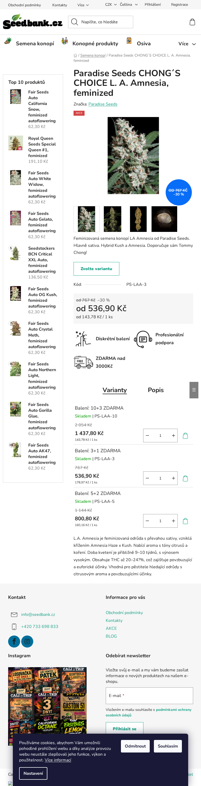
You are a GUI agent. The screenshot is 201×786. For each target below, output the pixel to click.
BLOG (111, 636)
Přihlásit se (124, 729)
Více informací (58, 760)
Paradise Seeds (103, 104)
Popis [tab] (156, 390)
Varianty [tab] (115, 390)
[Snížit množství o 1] (147, 435)
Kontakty (59, 5)
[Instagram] (27, 642)
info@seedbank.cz (38, 614)
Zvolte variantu (96, 269)
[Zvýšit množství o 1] (173, 435)
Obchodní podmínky (24, 5)
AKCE (111, 628)
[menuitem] (31, 44)
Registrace (179, 4)
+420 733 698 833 (39, 626)
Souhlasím (168, 746)
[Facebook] (14, 642)
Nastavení (33, 773)
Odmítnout (135, 746)
